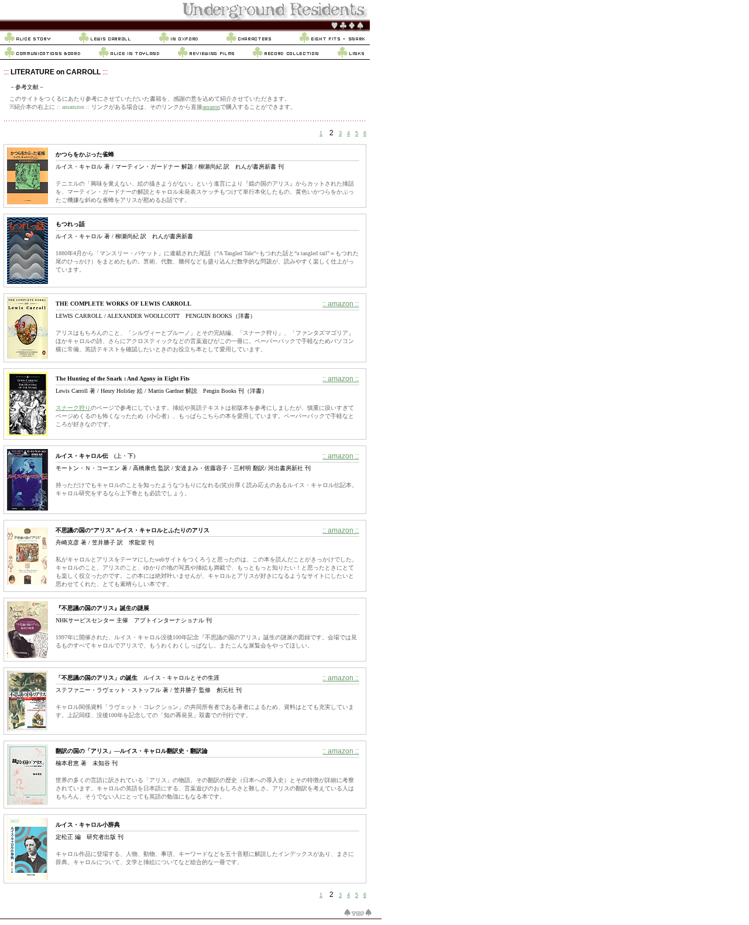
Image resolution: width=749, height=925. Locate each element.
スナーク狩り (73, 408)
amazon (211, 107)
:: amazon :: (340, 304)
